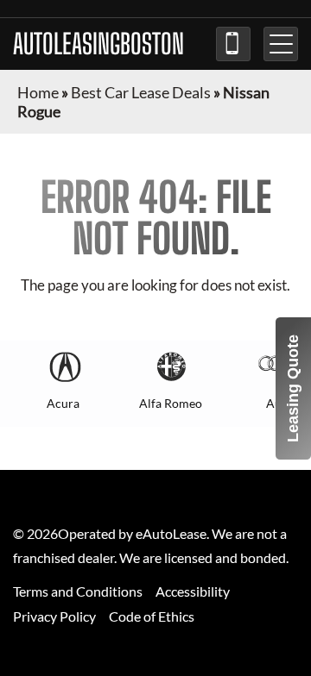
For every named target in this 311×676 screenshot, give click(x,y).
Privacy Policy (54, 616)
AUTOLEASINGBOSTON (98, 44)
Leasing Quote (292, 388)
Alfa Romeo (170, 403)
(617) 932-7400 (233, 44)
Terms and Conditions (78, 591)
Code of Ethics (151, 616)
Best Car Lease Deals (141, 92)
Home (38, 92)
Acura (63, 403)
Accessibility (193, 591)
